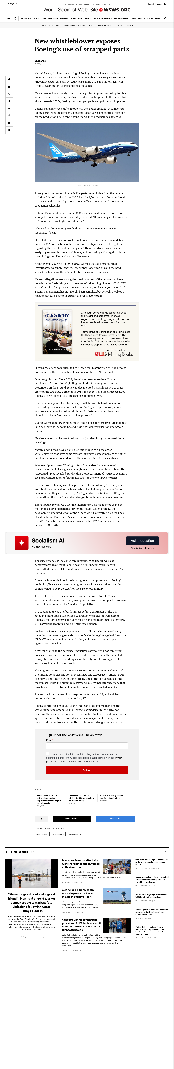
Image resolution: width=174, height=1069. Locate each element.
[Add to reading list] (9, 130)
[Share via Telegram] (9, 101)
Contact (151, 4)
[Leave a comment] (9, 122)
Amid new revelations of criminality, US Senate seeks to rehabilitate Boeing (81, 798)
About (159, 4)
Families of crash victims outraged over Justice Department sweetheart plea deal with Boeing (49, 799)
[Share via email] (9, 108)
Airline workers (42, 834)
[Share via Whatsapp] (9, 93)
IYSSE (91, 25)
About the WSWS (104, 25)
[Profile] (165, 4)
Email (49, 740)
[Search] (165, 19)
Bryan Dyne (40, 60)
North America (75, 834)
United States (58, 834)
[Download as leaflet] (9, 115)
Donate (130, 25)
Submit (87, 770)
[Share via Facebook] (9, 79)
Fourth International (50, 25)
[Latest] (15, 19)
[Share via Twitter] (9, 86)
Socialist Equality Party (74, 25)
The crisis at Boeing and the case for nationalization (111, 796)
